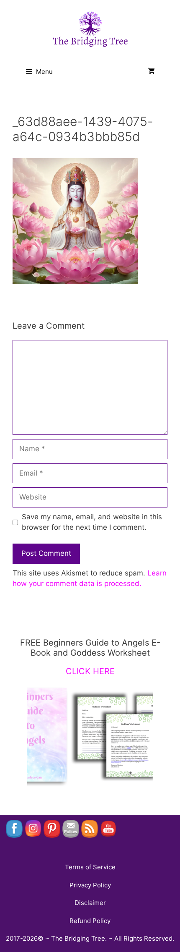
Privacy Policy (90, 885)
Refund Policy (90, 921)
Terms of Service (90, 867)
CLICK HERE (90, 671)
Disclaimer (90, 903)
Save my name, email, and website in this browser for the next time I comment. (92, 522)
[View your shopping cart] (151, 71)
